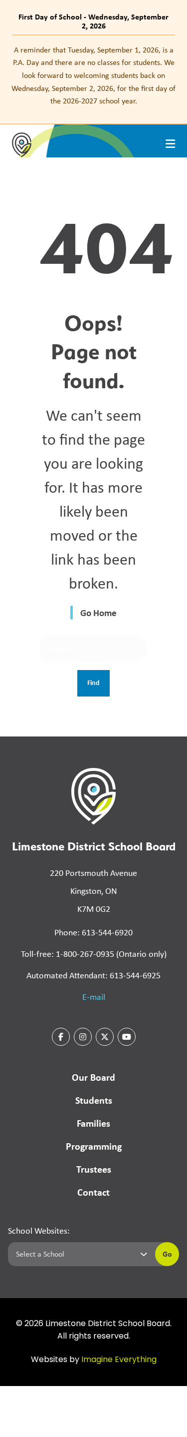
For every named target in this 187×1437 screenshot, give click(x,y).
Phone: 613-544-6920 (93, 932)
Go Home (98, 612)
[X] (105, 1037)
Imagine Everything (119, 1360)
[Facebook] (61, 1037)
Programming (94, 1146)
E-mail (93, 997)
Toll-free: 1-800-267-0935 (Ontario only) (94, 954)
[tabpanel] (93, 75)
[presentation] (170, 143)
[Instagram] (83, 1037)
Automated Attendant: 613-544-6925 (93, 975)
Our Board (93, 1077)
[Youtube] (127, 1037)
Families (93, 1123)
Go (167, 1253)
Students (93, 1100)
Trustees (93, 1169)
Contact (93, 1192)
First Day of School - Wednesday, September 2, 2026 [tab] (93, 21)
